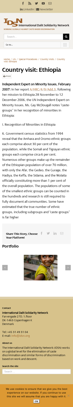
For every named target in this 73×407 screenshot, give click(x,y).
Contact (6, 308)
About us (7, 343)
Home (7, 59)
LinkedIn (28, 9)
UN (14, 59)
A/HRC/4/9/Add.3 (43, 89)
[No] (68, 395)
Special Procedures (28, 59)
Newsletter (46, 9)
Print (8, 76)
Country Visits (47, 59)
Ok (36, 401)
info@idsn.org (20, 335)
